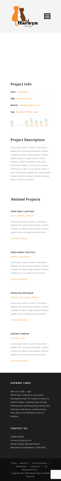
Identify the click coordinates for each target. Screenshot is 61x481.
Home (14, 463)
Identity (28, 111)
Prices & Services (39, 463)
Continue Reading (19, 238)
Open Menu (47, 16)
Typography (24, 256)
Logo (35, 111)
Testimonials (21, 466)
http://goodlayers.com (29, 105)
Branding (20, 111)
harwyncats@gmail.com (21, 440)
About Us (24, 463)
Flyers (13, 215)
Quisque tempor (20, 333)
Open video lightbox (22, 211)
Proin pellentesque (22, 293)
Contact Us (35, 466)
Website (29, 215)
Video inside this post (23, 252)
